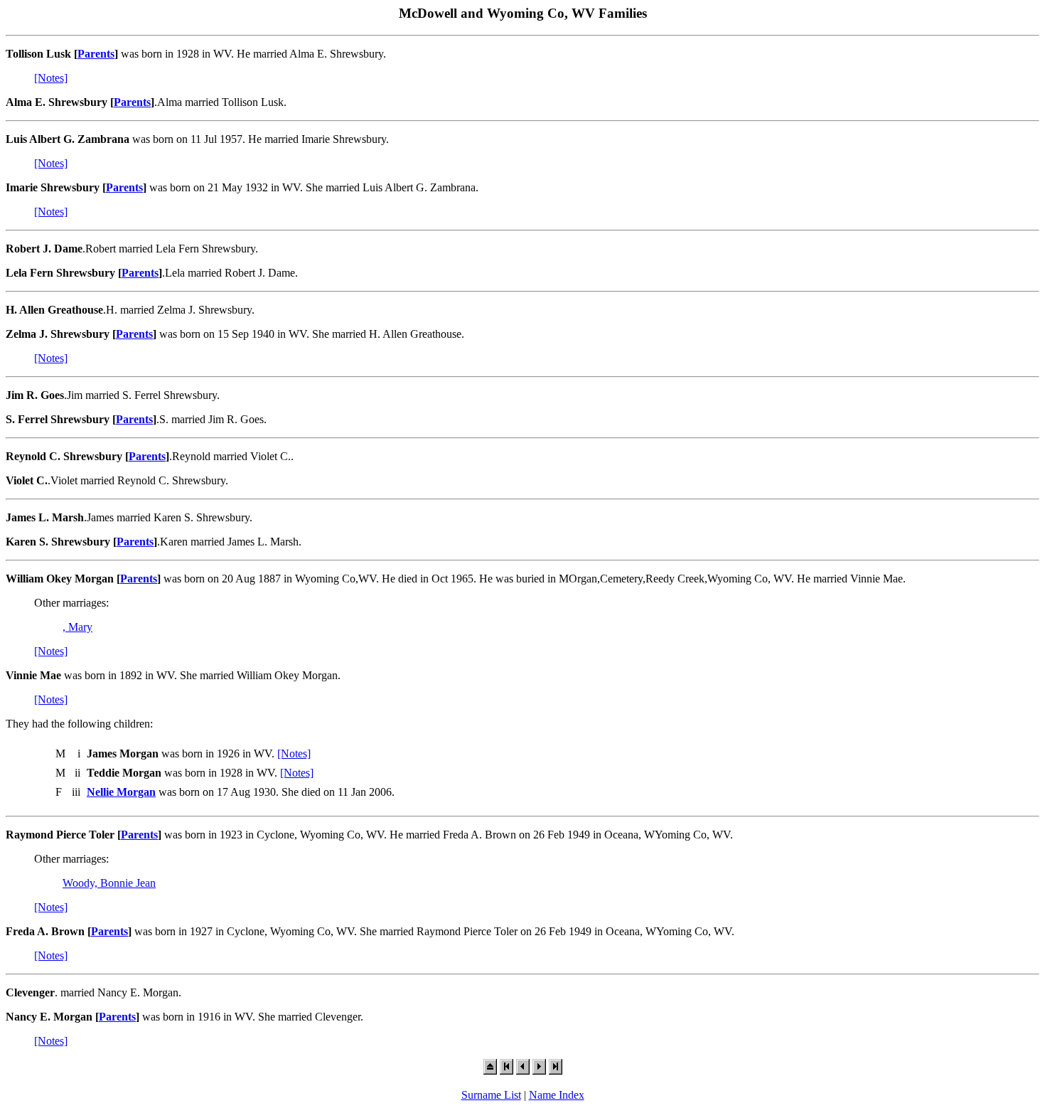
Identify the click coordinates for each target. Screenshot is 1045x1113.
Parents (95, 54)
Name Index (556, 1095)
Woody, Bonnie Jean (109, 883)
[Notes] (51, 78)
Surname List (491, 1095)
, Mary (77, 627)
